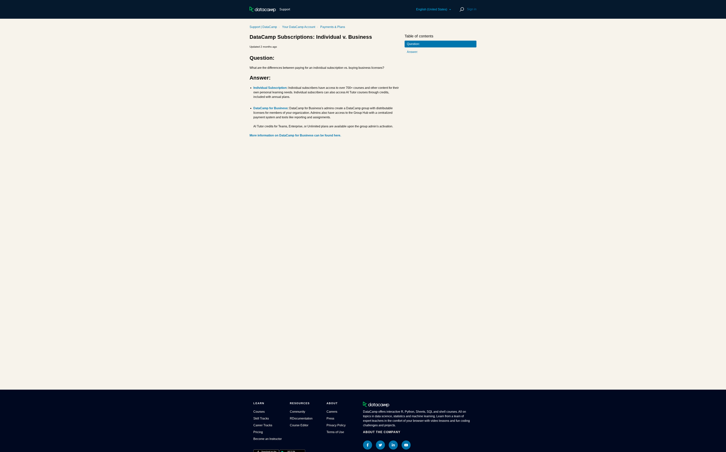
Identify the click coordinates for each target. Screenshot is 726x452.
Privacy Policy (336, 425)
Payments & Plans (332, 27)
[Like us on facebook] (367, 445)
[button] (461, 9)
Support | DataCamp (263, 27)
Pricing (258, 432)
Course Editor (299, 425)
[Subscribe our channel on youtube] (406, 445)
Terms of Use (335, 432)
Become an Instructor (267, 438)
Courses (259, 411)
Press (330, 418)
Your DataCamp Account (298, 27)
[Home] (263, 9)
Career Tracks (262, 425)
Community (297, 411)
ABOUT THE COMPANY (381, 432)
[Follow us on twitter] (380, 445)
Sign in (471, 9)
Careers (332, 411)
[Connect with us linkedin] (393, 445)
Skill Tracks (261, 418)
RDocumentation (301, 418)
